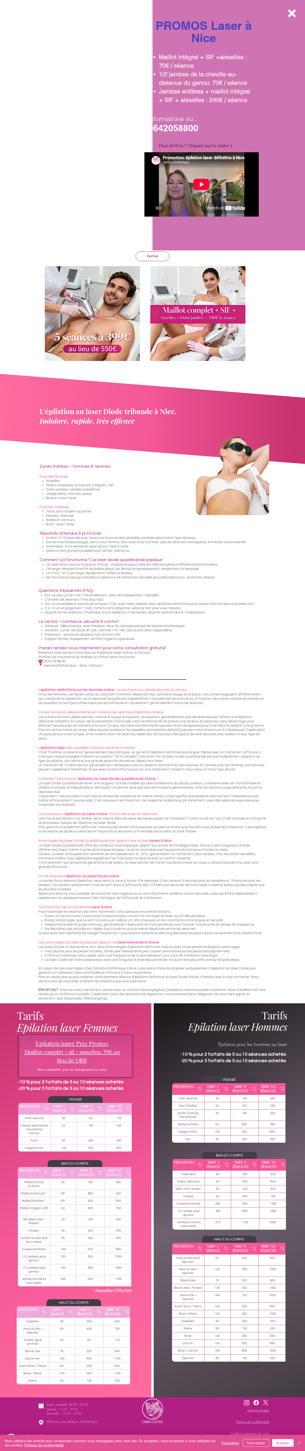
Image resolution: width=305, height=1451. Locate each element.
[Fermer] (299, 1443)
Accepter (283, 1443)
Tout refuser (256, 1443)
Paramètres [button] (230, 1443)
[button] (292, 13)
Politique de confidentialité (44, 1445)
